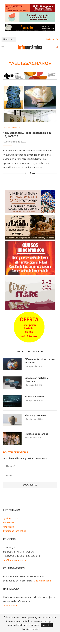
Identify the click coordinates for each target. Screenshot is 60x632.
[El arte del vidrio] (12, 401)
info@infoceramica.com (15, 559)
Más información (30, 629)
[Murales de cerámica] (12, 438)
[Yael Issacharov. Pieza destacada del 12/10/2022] (30, 104)
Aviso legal (8, 526)
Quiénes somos (11, 518)
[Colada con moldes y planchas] (12, 382)
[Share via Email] (33, 173)
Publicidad (8, 522)
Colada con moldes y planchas (36, 379)
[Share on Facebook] (30, 173)
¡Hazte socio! (10, 605)
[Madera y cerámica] (12, 420)
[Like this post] (26, 173)
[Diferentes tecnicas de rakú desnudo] (12, 364)
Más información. (42, 580)
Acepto (46, 625)
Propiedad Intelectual (14, 530)
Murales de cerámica (36, 433)
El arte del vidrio (34, 396)
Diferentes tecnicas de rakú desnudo (40, 361)
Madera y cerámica (35, 415)
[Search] (56, 47)
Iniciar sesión (52, 39)
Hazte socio (8, 39)
